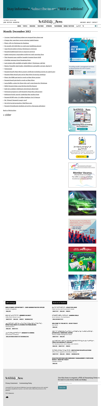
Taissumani (58, 26)
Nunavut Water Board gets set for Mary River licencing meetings (25, 74)
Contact (95, 22)
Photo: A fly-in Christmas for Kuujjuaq (16, 43)
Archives (83, 22)
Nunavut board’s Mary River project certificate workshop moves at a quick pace (29, 71)
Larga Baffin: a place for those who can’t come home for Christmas (25, 83)
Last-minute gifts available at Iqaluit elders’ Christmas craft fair (24, 63)
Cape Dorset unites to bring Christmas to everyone (20, 49)
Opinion (49, 26)
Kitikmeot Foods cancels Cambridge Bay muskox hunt (21, 94)
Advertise (16, 22)
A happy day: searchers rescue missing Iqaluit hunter (21, 40)
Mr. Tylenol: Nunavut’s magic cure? (15, 100)
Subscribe (62, 387)
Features (41, 26)
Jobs (4, 22)
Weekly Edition (69, 26)
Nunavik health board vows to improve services (19, 51)
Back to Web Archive (9, 110)
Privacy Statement (12, 383)
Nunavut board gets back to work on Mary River (19, 80)
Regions (32, 26)
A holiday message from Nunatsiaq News (17, 60)
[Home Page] (50, 21)
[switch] (96, 26)
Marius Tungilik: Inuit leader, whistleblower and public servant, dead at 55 (28, 66)
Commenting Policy (25, 383)
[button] (7, 397)
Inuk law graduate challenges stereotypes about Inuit (21, 89)
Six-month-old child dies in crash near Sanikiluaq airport (22, 46)
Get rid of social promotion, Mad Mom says (18, 103)
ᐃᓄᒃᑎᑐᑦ (78, 26)
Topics (25, 26)
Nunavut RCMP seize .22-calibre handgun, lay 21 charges (22, 97)
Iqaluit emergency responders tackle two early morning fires (24, 54)
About (89, 22)
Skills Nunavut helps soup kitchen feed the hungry (20, 86)
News (19, 26)
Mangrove (11, 393)
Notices (9, 22)
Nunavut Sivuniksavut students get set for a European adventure (24, 106)
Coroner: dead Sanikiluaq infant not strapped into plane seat (23, 37)
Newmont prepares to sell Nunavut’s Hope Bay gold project (23, 91)
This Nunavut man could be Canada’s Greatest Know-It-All (22, 57)
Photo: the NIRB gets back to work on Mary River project (22, 77)
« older (7, 114)
